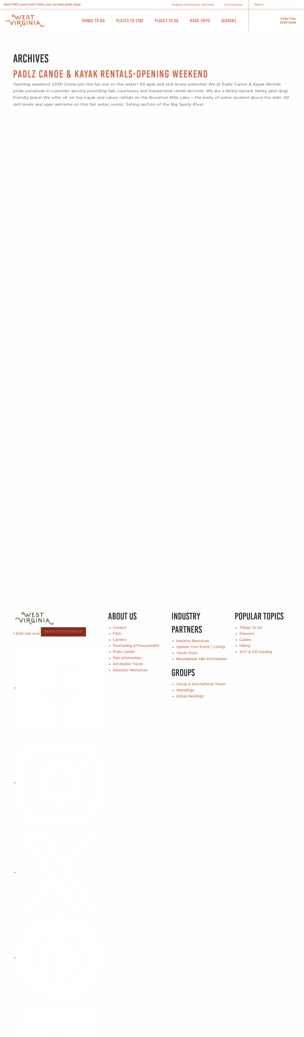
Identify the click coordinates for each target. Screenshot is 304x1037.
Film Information (127, 658)
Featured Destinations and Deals (193, 4)
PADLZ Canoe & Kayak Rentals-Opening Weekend (110, 74)
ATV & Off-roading (255, 652)
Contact (120, 628)
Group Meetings (190, 696)
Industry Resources (192, 641)
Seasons (246, 634)
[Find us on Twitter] (59, 872)
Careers (120, 640)
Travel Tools (186, 653)
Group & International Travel (200, 684)
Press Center (124, 652)
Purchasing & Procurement (136, 646)
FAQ (117, 634)
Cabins (245, 640)
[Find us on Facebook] (59, 688)
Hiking (244, 646)
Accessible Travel (128, 664)
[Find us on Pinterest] (59, 957)
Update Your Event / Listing (200, 647)
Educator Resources (130, 670)
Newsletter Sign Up (63, 631)
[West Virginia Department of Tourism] (25, 20)
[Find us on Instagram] (59, 782)
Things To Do (250, 628)
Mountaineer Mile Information (201, 659)
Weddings (185, 690)
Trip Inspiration (233, 4)
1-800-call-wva (26, 633)
